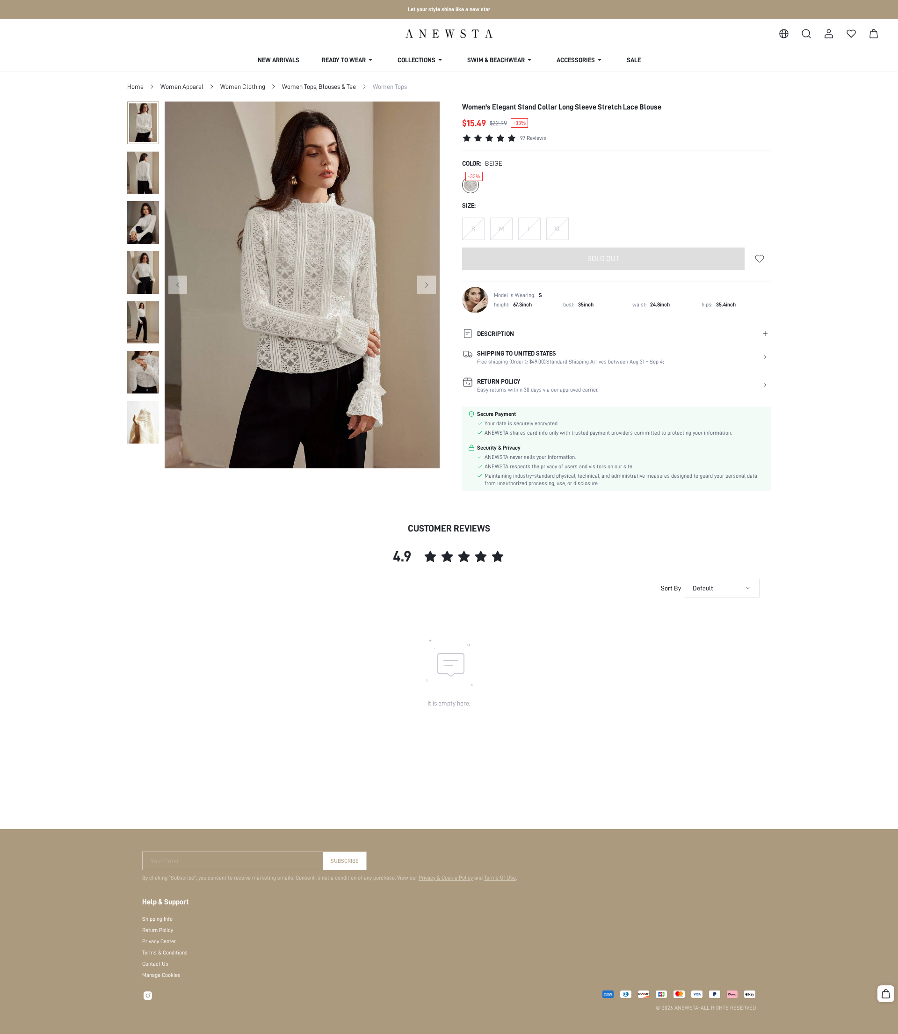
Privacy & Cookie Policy (446, 877)
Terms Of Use (500, 877)
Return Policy (157, 930)
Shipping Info (157, 919)
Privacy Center (159, 941)
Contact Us (155, 964)
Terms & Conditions (165, 952)
